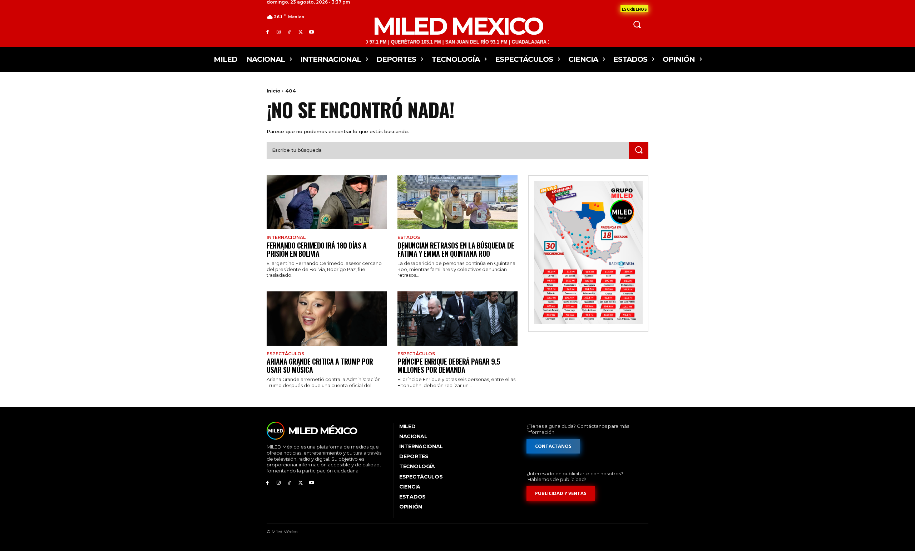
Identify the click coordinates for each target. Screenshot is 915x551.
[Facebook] (267, 32)
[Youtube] (311, 32)
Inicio (274, 91)
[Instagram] (278, 32)
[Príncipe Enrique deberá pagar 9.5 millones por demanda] (457, 318)
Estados (408, 237)
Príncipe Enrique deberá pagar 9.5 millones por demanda (448, 365)
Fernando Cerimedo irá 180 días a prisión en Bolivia (316, 249)
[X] (300, 32)
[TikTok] (289, 32)
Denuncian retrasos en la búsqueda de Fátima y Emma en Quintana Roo (455, 249)
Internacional (286, 237)
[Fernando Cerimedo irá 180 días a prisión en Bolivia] (327, 202)
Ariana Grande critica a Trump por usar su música (320, 365)
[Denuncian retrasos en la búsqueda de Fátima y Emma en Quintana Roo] (457, 202)
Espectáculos (285, 353)
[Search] (638, 150)
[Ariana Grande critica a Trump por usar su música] (327, 318)
